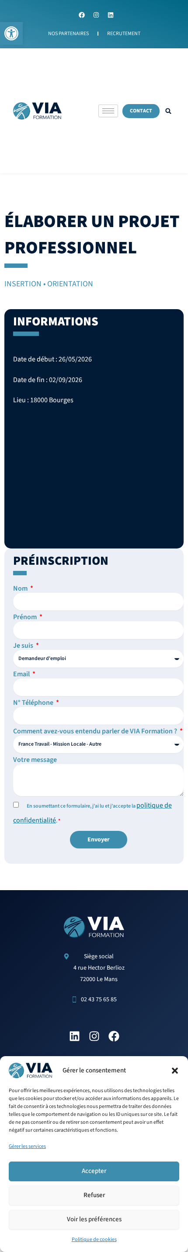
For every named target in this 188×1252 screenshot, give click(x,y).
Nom (21, 588)
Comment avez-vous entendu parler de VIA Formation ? (95, 731)
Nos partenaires (68, 33)
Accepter (94, 1171)
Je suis (24, 645)
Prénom (25, 617)
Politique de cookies (94, 1239)
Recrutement (123, 33)
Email (22, 674)
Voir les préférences (94, 1219)
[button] (11, 33)
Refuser (94, 1195)
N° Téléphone (34, 702)
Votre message (35, 759)
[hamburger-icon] (108, 111)
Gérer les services (27, 1146)
